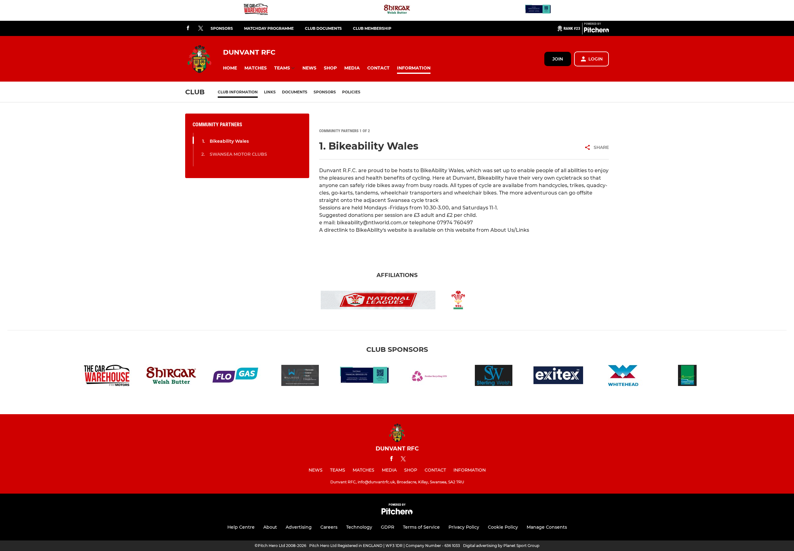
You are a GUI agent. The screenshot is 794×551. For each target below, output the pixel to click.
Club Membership (372, 28)
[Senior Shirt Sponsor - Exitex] (558, 376)
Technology (359, 527)
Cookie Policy (503, 527)
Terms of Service (421, 527)
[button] (230, 68)
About (270, 527)
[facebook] (188, 28)
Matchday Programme (269, 28)
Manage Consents (547, 527)
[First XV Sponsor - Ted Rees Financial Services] (538, 10)
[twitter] (200, 28)
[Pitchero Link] (596, 31)
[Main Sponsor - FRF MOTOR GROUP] (256, 10)
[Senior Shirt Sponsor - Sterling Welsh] (494, 376)
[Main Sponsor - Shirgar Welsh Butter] (397, 10)
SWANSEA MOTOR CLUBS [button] (238, 154)
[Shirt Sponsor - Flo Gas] (236, 376)
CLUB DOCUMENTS (323, 28)
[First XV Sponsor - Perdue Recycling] (429, 376)
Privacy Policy (463, 527)
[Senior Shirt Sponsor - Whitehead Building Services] (623, 376)
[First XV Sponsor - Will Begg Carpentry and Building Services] (300, 376)
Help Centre (241, 527)
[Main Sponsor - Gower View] (687, 376)
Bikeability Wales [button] (229, 141)
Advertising (299, 527)
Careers (328, 527)
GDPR (387, 527)
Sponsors (222, 28)
